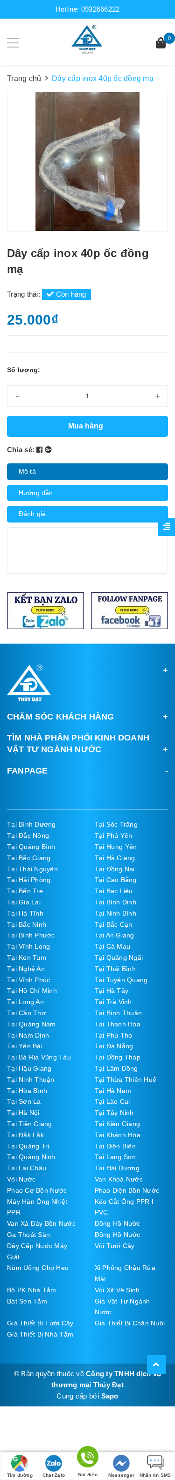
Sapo (110, 1396)
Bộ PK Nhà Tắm (31, 1290)
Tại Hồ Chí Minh (32, 990)
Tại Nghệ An (26, 968)
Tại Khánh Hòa (117, 1135)
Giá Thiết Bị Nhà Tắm (40, 1334)
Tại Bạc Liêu (114, 891)
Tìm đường (20, 1475)
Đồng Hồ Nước (117, 1223)
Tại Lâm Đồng (116, 1068)
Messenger (121, 1475)
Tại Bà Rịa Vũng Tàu (39, 1057)
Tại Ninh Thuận (31, 1079)
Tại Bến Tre (25, 891)
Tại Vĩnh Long (28, 946)
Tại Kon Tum (26, 957)
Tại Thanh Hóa (117, 1024)
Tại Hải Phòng (28, 879)
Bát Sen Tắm (27, 1301)
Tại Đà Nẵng (114, 1046)
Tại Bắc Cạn (114, 924)
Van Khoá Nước (119, 1179)
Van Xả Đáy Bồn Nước (41, 1223)
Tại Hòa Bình (27, 1090)
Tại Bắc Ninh (26, 924)
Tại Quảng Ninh (31, 1157)
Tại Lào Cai (112, 1101)
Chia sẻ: (21, 450)
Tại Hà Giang (115, 858)
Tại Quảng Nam (31, 1024)
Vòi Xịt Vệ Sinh (117, 1290)
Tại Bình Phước (31, 935)
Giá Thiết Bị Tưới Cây (40, 1323)
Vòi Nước (21, 1179)
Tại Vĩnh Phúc (28, 980)
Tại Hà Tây (112, 990)
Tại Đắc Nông (28, 835)
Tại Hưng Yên (116, 846)
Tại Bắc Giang (28, 858)
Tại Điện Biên (115, 1146)
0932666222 (100, 9)
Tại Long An (25, 1001)
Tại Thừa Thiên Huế (126, 1079)
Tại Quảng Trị (28, 1146)
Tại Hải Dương (117, 1168)
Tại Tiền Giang (29, 1123)
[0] (161, 44)
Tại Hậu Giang (29, 1068)
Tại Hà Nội (23, 1112)
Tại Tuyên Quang (121, 980)
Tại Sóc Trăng (116, 824)
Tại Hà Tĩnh (25, 913)
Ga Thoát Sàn (28, 1234)
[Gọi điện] (87, 1458)
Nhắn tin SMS (155, 1475)
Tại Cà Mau (113, 946)
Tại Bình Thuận (118, 1013)
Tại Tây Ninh (114, 1112)
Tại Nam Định (28, 1035)
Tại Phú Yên (114, 835)
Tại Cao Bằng (116, 879)
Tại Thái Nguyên (32, 869)
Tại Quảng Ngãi (119, 957)
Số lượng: (23, 369)
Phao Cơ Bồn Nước (37, 1190)
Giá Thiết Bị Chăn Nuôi (130, 1323)
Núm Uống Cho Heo (38, 1267)
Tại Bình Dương (31, 824)
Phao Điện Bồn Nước (127, 1190)
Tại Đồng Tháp (117, 1057)
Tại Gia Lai (24, 902)
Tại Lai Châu (26, 1168)
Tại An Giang (114, 935)
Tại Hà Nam (113, 1090)
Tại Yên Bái (24, 1046)
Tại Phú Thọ (114, 1035)
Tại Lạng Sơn (115, 1157)
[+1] (48, 450)
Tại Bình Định (115, 902)
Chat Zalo (53, 1475)
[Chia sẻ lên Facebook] (40, 450)
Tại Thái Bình (115, 968)
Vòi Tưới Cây (115, 1245)
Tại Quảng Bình (31, 846)
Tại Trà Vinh (113, 1001)
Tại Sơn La (24, 1101)
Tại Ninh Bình (115, 913)
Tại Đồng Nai (115, 869)
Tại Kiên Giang (117, 1123)
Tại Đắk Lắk (25, 1135)
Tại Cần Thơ (26, 1013)
